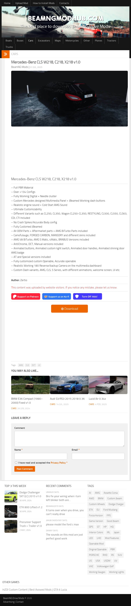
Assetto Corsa (111, 492)
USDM (107, 560)
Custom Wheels (97, 504)
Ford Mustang (110, 509)
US (90, 560)
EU (98, 509)
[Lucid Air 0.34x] (108, 385)
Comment (19, 427)
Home (7, 3)
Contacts (64, 3)
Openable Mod (96, 543)
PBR (112, 549)
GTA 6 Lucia (60, 589)
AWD (91, 498)
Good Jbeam (113, 521)
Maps (58, 40)
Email (76, 449)
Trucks (9, 46)
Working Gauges (97, 572)
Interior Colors (96, 532)
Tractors (111, 40)
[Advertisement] (69, 152)
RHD (105, 555)
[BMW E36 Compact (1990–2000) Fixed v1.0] (30, 385)
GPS (91, 526)
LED (91, 538)
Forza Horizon (96, 515)
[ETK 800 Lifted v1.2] (10, 511)
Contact (19, 601)
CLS (27, 365)
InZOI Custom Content (14, 589)
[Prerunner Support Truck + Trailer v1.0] (10, 526)
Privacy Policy (58, 462)
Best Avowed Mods (40, 589)
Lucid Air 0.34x (97, 398)
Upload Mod (21, 3)
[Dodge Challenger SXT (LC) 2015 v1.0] (10, 496)
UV (115, 560)
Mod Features (112, 538)
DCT (33, 365)
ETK (91, 509)
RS (112, 555)
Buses (20, 40)
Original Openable (98, 549)
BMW (101, 498)
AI (90, 492)
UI (39, 365)
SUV (120, 555)
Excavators (44, 40)
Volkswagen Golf (105, 566)
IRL (108, 532)
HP (105, 526)
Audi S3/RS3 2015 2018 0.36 (67, 398)
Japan (116, 532)
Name (18, 449)
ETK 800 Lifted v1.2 (30, 507)
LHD (99, 538)
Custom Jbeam (114, 498)
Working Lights (116, 572)
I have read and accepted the (42, 462)
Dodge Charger (116, 504)
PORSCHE (94, 555)
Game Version (96, 521)
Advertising (9, 601)
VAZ (91, 566)
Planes (98, 40)
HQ (112, 526)
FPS (109, 515)
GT (98, 526)
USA (98, 560)
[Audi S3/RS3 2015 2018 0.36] (69, 385)
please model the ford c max (62, 524)
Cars (30, 40)
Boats (9, 40)
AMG (21, 365)
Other (87, 40)
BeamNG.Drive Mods (13, 598)
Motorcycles (72, 40)
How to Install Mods (43, 3)
